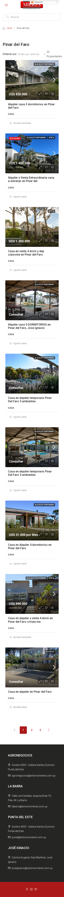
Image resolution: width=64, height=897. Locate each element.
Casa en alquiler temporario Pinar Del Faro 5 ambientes (30, 399)
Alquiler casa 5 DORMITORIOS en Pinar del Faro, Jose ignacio (29, 326)
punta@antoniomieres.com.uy (29, 837)
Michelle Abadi (20, 707)
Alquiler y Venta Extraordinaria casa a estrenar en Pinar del (31, 179)
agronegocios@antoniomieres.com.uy (33, 775)
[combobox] (31, 54)
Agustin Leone (19, 196)
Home (9, 28)
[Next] (48, 729)
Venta (51, 138)
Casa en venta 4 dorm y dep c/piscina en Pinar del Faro (26, 253)
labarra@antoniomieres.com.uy (29, 806)
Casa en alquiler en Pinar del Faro (30, 691)
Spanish (38, 2)
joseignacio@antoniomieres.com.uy (32, 868)
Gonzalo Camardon (22, 123)
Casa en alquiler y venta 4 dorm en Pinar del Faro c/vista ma (30, 619)
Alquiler (50, 652)
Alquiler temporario (44, 64)
